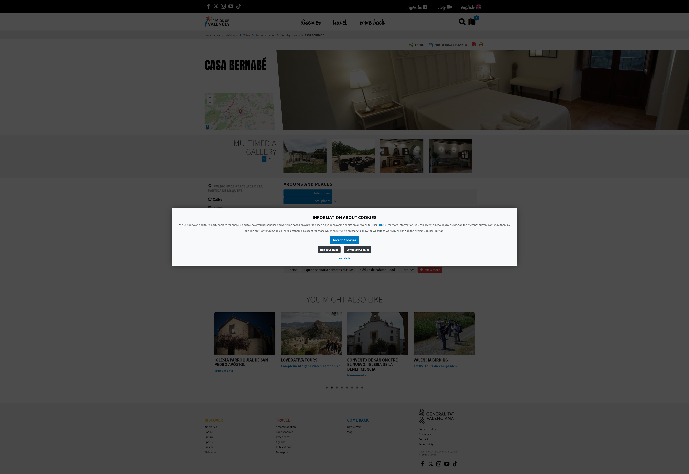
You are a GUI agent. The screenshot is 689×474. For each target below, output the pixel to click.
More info (344, 258)
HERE (382, 225)
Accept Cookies (344, 240)
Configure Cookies (357, 249)
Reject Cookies (329, 249)
